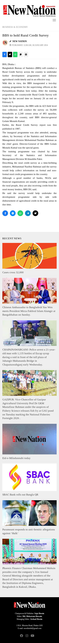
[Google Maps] (37, 636)
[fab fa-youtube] (32, 636)
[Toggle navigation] (54, 20)
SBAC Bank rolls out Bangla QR (20, 494)
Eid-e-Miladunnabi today (16, 458)
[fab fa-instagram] (26, 636)
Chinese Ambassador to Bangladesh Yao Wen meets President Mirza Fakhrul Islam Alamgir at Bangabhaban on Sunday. (28, 311)
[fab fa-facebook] (21, 636)
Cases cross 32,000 (13, 272)
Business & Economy (15, 27)
